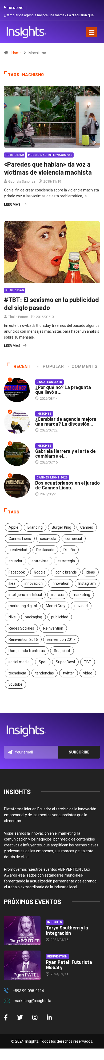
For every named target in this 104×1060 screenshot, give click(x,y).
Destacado (45, 550)
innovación (34, 583)
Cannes (86, 527)
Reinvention (53, 628)
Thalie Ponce (18, 317)
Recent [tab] (22, 366)
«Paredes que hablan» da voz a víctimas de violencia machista (48, 168)
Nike (12, 617)
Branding (35, 527)
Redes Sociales (21, 628)
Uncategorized (49, 382)
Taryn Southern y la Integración (67, 930)
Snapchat (62, 651)
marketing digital (23, 606)
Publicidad (14, 155)
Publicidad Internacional (50, 155)
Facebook (17, 572)
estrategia (66, 561)
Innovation (60, 583)
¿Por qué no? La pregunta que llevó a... (63, 389)
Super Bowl (65, 662)
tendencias (44, 673)
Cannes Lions (20, 538)
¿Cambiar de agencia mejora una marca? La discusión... (65, 421)
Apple (13, 527)
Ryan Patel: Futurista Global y (69, 964)
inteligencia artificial (25, 594)
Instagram (87, 583)
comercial (73, 538)
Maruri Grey (55, 606)
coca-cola (48, 538)
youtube (15, 684)
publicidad (59, 617)
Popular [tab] (53, 366)
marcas (57, 594)
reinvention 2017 (61, 639)
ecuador (15, 561)
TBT (87, 662)
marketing (81, 594)
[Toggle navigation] (91, 32)
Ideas (90, 572)
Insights (44, 413)
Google (40, 572)
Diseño (69, 550)
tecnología (17, 673)
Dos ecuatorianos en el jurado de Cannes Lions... (67, 485)
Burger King (61, 527)
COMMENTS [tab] (84, 366)
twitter (68, 673)
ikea (12, 583)
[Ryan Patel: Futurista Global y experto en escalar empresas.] (22, 965)
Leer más (12, 204)
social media (19, 662)
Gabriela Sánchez (21, 181)
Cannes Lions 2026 (52, 477)
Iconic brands (66, 572)
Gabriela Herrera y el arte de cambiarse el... (65, 453)
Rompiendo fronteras (27, 651)
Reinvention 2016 (23, 639)
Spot (43, 662)
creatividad (18, 550)
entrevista (40, 561)
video (87, 673)
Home (16, 53)
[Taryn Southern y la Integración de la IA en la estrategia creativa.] (22, 930)
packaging (33, 617)
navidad (81, 606)
